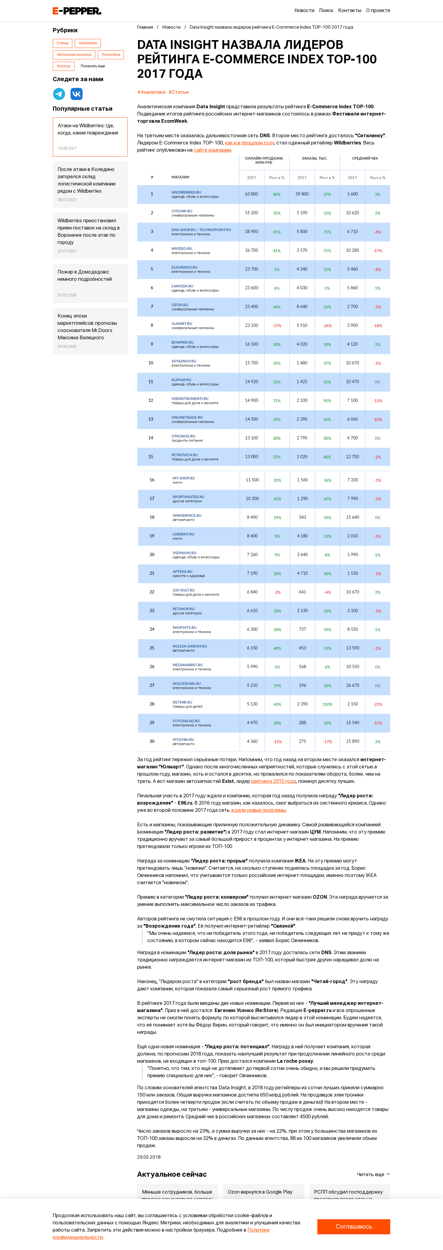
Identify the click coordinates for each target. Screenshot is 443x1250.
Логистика (111, 55)
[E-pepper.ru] (77, 10)
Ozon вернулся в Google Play (260, 1192)
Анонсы (64, 66)
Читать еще (371, 1174)
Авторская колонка (74, 55)
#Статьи (178, 92)
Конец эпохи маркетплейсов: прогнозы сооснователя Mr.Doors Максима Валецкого (87, 327)
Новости (304, 10)
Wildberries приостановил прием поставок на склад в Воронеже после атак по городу (89, 232)
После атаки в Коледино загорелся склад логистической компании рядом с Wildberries (86, 180)
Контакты (349, 10)
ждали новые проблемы (258, 810)
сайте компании (212, 150)
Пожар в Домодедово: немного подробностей (85, 276)
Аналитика (88, 43)
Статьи (62, 43)
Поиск (326, 10)
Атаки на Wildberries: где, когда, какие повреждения (88, 130)
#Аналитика (151, 92)
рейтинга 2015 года (273, 781)
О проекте (378, 10)
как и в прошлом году (249, 143)
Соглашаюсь (354, 1227)
